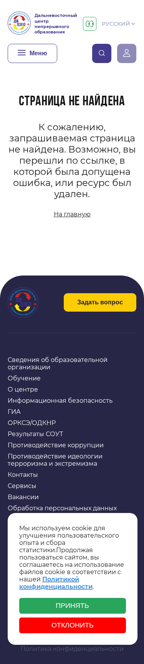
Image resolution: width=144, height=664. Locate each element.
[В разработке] (101, 53)
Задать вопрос (100, 302)
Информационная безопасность (60, 400)
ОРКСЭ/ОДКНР (32, 423)
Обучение (24, 378)
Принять (72, 605)
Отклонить (72, 625)
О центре (23, 389)
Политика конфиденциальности (72, 648)
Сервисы (22, 486)
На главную (72, 214)
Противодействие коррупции (56, 445)
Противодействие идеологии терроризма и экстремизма (55, 460)
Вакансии (23, 497)
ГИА (14, 411)
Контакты (23, 474)
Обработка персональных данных (62, 508)
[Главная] (19, 24)
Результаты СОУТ (35, 434)
